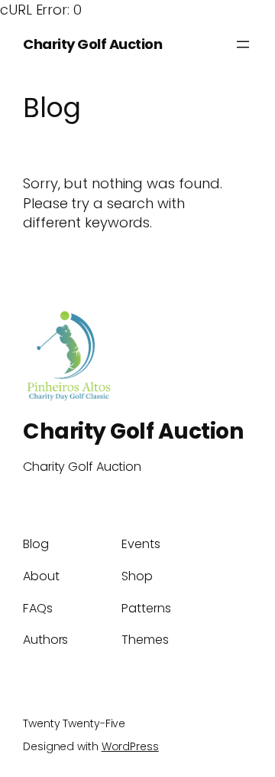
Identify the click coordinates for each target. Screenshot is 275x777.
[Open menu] (243, 44)
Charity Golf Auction (92, 44)
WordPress (130, 746)
